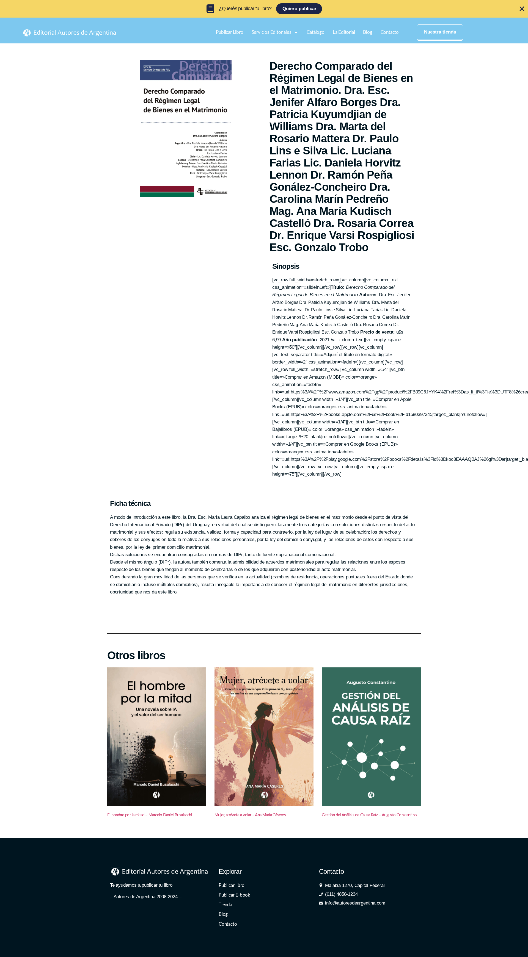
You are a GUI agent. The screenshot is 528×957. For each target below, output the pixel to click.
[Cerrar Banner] (522, 8)
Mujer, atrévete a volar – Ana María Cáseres (250, 815)
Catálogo (315, 32)
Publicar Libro (229, 32)
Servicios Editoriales (271, 32)
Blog (367, 32)
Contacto (390, 32)
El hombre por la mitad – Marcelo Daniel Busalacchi (149, 815)
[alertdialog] (264, 9)
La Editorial (344, 32)
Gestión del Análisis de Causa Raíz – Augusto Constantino (369, 815)
